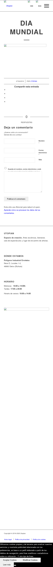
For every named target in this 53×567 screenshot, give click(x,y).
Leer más (7, 565)
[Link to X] (34, 536)
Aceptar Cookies (10, 560)
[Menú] (45, 5)
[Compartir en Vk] (7, 101)
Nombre (42, 142)
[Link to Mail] (47, 536)
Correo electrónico (43, 152)
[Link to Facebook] (30, 536)
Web (40, 160)
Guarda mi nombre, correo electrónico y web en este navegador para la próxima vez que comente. (24, 171)
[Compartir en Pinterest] (7, 97)
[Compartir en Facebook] (7, 89)
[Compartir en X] (7, 93)
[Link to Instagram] (43, 536)
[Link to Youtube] (38, 536)
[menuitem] (45, 5)
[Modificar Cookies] (15, 565)
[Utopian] (22, 5)
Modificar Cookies (30, 560)
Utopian (33, 81)
